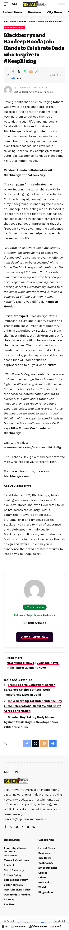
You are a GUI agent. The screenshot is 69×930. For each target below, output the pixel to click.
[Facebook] (5, 827)
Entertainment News (31, 667)
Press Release (14, 28)
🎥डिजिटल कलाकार (38, 926)
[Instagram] (16, 827)
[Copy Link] (36, 72)
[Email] (31, 72)
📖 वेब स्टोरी (55, 926)
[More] (19, 78)
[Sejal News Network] (34, 4)
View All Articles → (34, 637)
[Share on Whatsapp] (25, 72)
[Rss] (34, 827)
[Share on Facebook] (13, 72)
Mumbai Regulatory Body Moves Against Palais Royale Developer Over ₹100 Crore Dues (31, 722)
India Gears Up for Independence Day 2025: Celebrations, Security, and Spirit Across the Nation (33, 706)
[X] (11, 827)
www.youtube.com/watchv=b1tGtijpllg (32, 447)
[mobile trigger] (7, 4)
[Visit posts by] (8, 90)
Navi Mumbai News (20, 663)
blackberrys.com (16, 476)
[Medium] (28, 827)
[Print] (13, 78)
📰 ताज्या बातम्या (18, 926)
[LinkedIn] (22, 827)
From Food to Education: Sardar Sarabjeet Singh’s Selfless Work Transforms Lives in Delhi (29, 689)
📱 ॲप (5, 926)
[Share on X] (19, 72)
